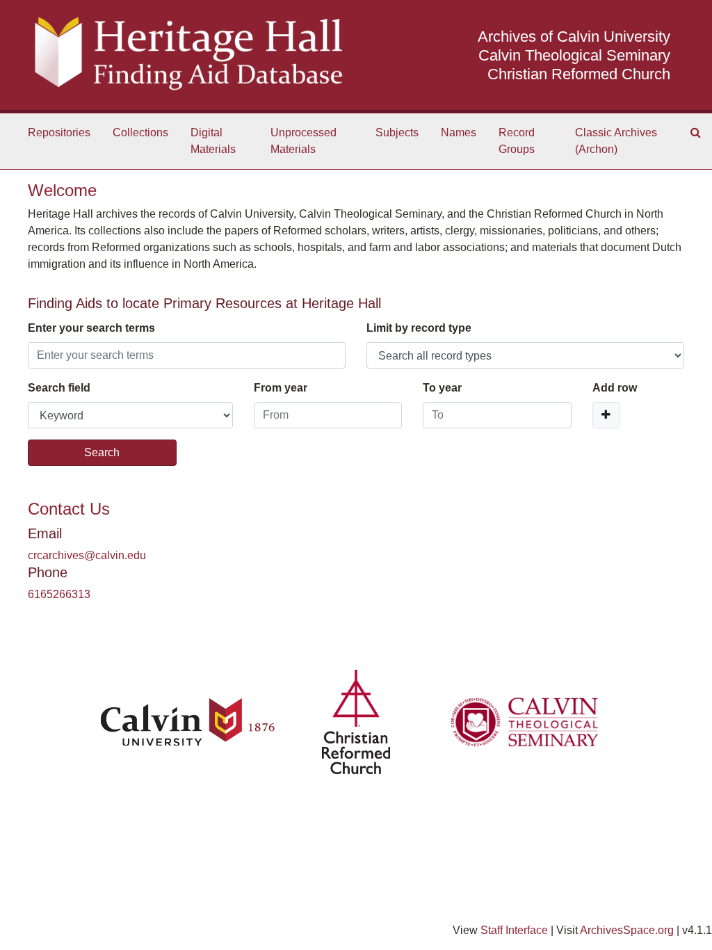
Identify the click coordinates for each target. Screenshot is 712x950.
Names (458, 132)
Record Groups (517, 141)
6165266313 (59, 594)
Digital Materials (213, 141)
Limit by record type (418, 328)
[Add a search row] (606, 415)
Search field (59, 388)
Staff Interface (514, 930)
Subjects (397, 132)
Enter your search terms (91, 328)
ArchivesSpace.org (627, 930)
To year (442, 388)
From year (280, 388)
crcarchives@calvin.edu (87, 555)
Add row (614, 388)
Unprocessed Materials (303, 141)
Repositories (59, 132)
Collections (140, 132)
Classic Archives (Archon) (616, 141)
